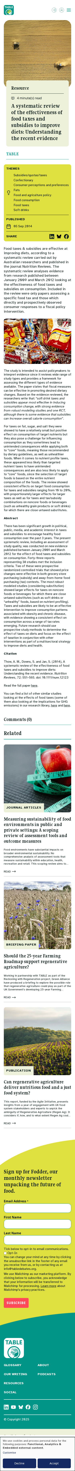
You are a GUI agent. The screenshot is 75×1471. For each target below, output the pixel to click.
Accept (54, 1463)
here (34, 686)
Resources (14, 1383)
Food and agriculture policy (32, 195)
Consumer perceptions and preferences (41, 185)
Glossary (12, 1365)
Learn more (48, 1286)
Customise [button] (9, 1452)
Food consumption (27, 200)
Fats (17, 190)
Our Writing (15, 1374)
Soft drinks (21, 210)
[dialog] (37, 1454)
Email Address (16, 1201)
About (43, 1365)
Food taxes (21, 205)
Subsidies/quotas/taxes (30, 175)
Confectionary (23, 180)
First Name (12, 1217)
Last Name (12, 1233)
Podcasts (47, 1374)
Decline (19, 1463)
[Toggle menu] (68, 10)
